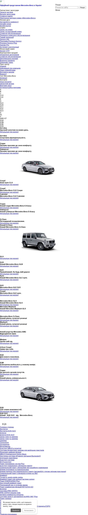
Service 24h (4, 39)
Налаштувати (28, 510)
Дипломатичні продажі (9, 59)
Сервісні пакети (6, 16)
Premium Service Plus (8, 43)
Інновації (3, 78)
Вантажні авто (5, 86)
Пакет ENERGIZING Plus (10, 481)
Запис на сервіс (6, 30)
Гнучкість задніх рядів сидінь (11, 477)
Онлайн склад (5, 24)
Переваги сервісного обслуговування (15, 35)
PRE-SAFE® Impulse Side (10, 493)
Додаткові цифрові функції (10, 452)
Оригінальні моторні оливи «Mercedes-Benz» (18, 18)
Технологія (4, 442)
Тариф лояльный (7, 37)
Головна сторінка (7, 427)
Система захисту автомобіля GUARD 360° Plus (19, 497)
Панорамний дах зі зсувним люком (14, 485)
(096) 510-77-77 (70, 2)
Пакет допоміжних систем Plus (12, 464)
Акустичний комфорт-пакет (10, 483)
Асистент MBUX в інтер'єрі (10, 448)
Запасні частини (6, 12)
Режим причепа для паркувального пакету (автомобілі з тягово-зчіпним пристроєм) (33, 471)
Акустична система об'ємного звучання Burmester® (20, 456)
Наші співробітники (7, 70)
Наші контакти (5, 82)
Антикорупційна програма (10, 87)
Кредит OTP (5, 51)
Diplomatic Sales (6, 62)
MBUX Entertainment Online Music (13, 454)
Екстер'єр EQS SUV (8, 431)
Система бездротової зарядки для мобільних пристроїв (22, 450)
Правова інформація (8, 514)
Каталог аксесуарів (7, 14)
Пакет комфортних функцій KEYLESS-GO (16, 487)
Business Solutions (7, 60)
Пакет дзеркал (5, 498)
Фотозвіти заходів (7, 72)
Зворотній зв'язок (7, 84)
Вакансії (3, 74)
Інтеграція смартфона (8, 458)
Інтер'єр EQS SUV (7, 435)
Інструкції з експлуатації (9, 47)
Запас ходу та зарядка (9, 439)
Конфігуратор (5, 26)
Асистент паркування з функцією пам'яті (16, 466)
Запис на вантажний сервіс (11, 31)
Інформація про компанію (10, 68)
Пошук (82, 7)
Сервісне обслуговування (10, 33)
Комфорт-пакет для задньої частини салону (17, 479)
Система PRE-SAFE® (8, 491)
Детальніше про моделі (9, 132)
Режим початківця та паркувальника (14, 470)
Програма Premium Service (10, 41)
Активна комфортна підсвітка (11, 495)
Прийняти (15, 510)
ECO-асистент (5, 462)
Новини (3, 66)
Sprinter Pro (4, 45)
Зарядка (3, 441)
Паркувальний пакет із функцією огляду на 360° (19, 473)
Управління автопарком (9, 55)
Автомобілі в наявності (9, 22)
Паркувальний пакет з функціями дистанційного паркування (24, 468)
